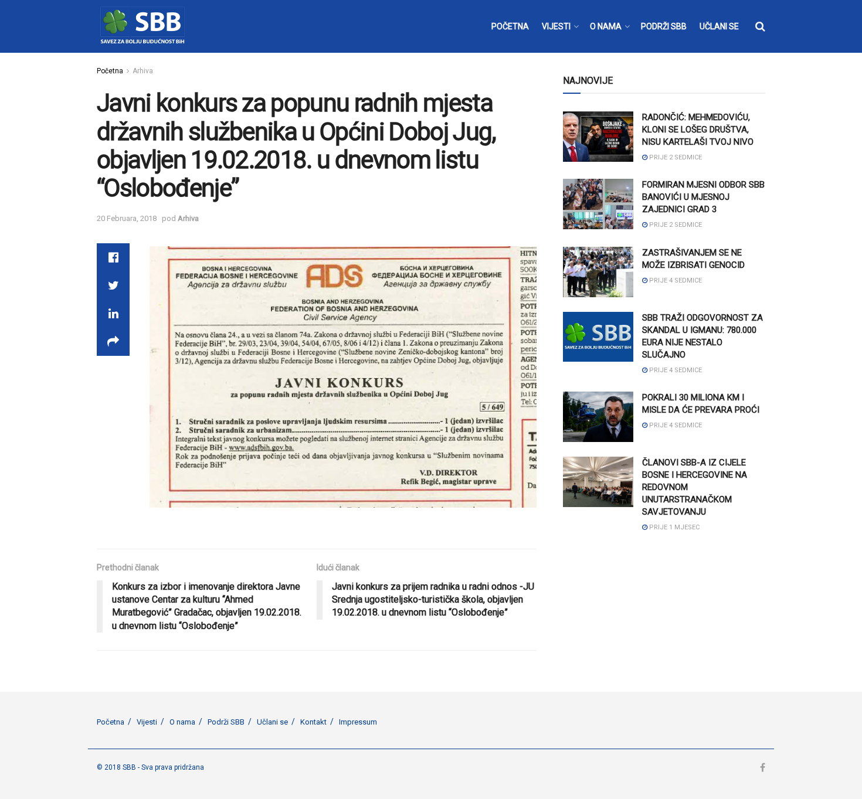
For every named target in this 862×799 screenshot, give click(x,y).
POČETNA (510, 26)
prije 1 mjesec (673, 527)
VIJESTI (556, 26)
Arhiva (143, 71)
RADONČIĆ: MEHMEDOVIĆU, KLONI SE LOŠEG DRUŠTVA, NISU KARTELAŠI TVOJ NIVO (698, 129)
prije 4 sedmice (674, 280)
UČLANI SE (719, 26)
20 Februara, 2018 (127, 218)
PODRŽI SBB (664, 26)
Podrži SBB (226, 722)
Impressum (358, 722)
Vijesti (147, 722)
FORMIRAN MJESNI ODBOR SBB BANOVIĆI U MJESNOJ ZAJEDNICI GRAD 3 (703, 197)
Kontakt (313, 722)
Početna (110, 71)
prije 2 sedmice (674, 157)
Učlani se (272, 722)
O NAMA (606, 26)
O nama (182, 722)
